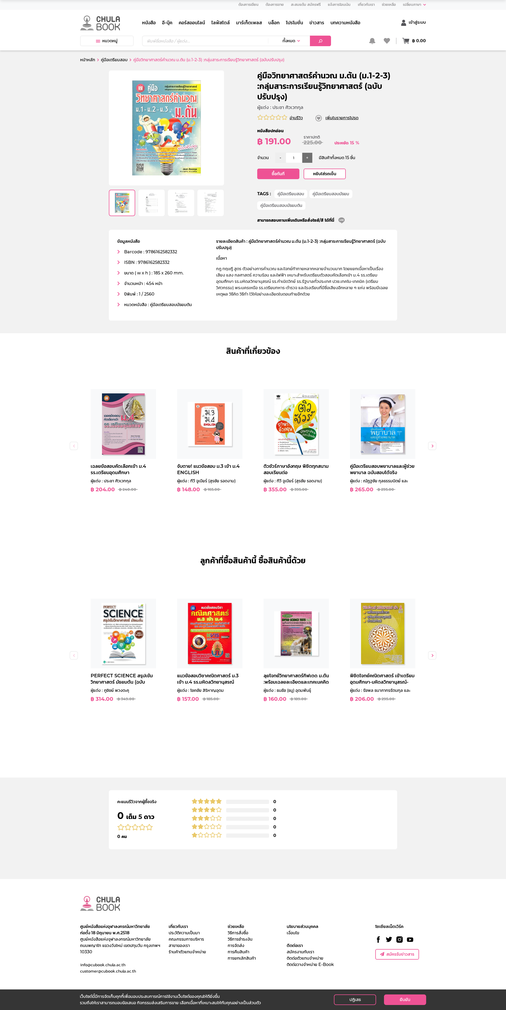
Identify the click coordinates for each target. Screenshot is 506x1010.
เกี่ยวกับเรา (178, 926)
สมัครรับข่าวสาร (400, 954)
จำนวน (263, 157)
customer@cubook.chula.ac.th (108, 971)
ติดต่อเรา (295, 945)
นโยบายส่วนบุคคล (302, 926)
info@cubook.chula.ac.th (102, 964)
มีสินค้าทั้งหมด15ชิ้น (337, 157)
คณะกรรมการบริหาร (186, 939)
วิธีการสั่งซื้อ (238, 932)
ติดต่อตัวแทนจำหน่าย (305, 958)
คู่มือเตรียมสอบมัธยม (331, 193)
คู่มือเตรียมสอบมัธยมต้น (281, 205)
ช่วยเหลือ (236, 926)
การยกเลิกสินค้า (242, 958)
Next (432, 446)
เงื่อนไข (293, 932)
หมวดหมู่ (110, 40)
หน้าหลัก (87, 59)
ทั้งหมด (289, 40)
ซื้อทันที (278, 173)
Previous (74, 446)
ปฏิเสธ (355, 999)
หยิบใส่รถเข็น (324, 173)
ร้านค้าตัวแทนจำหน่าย (187, 951)
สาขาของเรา (179, 945)
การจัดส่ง (236, 945)
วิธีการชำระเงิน (240, 939)
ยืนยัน (405, 999)
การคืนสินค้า (238, 951)
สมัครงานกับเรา (300, 951)
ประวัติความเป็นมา (184, 932)
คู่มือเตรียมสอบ (291, 193)
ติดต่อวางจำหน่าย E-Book (310, 964)
